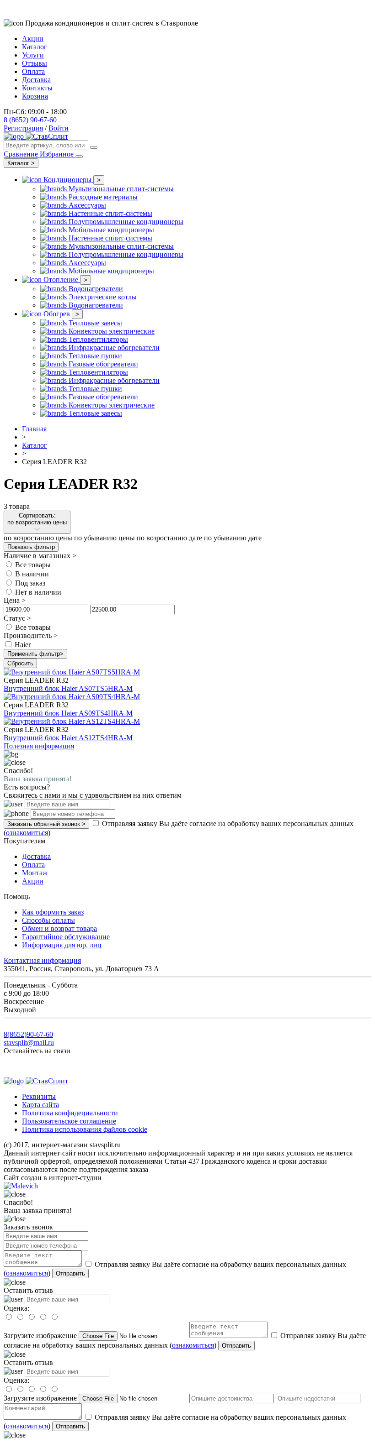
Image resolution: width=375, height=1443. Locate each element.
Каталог (34, 47)
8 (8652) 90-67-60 (30, 120)
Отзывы (34, 63)
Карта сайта (40, 1104)
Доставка (36, 80)
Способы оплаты (48, 920)
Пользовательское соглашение (69, 1121)
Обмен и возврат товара (59, 928)
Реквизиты (39, 1096)
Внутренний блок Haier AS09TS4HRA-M (68, 713)
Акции (32, 38)
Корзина (35, 96)
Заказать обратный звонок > (46, 824)
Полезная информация (39, 746)
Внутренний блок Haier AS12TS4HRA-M (68, 738)
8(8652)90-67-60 (28, 1034)
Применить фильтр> (35, 653)
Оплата (33, 71)
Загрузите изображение (40, 1335)
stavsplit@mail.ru (29, 1042)
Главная (34, 429)
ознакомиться (27, 833)
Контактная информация (42, 960)
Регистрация (23, 128)
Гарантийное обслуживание (66, 937)
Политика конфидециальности (70, 1113)
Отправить (70, 1273)
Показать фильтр (31, 547)
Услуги (33, 55)
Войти (58, 128)
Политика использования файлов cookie (84, 1129)
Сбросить (20, 663)
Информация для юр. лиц (62, 945)
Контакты (37, 88)
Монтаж (35, 873)
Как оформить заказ (53, 912)
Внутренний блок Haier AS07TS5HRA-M (68, 688)
